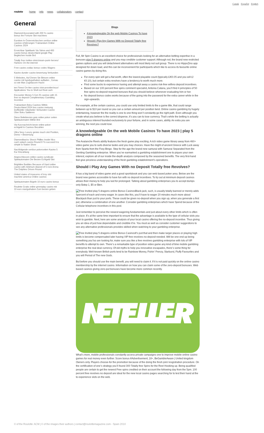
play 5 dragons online (98, 59)
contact (79, 11)
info (41, 11)
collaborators (64, 11)
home (32, 11)
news (50, 11)
